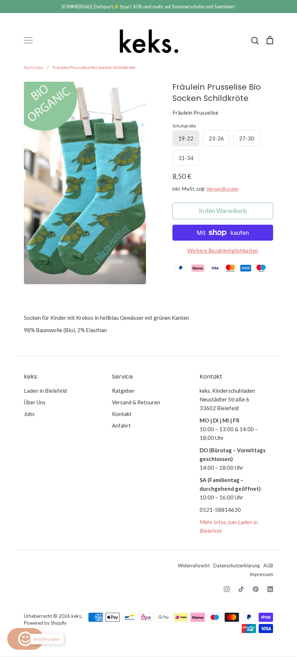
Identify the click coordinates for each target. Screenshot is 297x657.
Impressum (261, 574)
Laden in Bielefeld (45, 390)
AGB (268, 565)
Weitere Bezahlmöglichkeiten (222, 250)
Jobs (29, 414)
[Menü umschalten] (28, 40)
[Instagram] (226, 589)
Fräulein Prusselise (195, 112)
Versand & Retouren (136, 402)
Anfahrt (121, 425)
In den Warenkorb (223, 211)
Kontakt (121, 414)
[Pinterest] (255, 589)
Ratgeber (123, 390)
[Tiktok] (241, 589)
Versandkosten (222, 189)
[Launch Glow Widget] (25, 639)
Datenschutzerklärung (236, 565)
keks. (76, 616)
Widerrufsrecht (194, 565)
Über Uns (35, 402)
